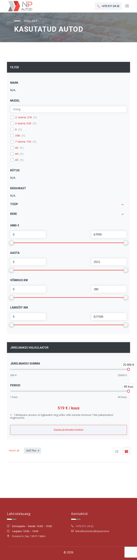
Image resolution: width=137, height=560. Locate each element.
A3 (16, 147)
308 (17, 135)
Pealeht (31, 21)
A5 (16, 160)
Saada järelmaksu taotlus (68, 429)
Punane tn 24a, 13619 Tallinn (28, 536)
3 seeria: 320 (23, 123)
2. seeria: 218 (23, 117)
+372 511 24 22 (84, 526)
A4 (16, 153)
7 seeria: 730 (23, 141)
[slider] (128, 369)
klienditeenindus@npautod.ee (92, 531)
